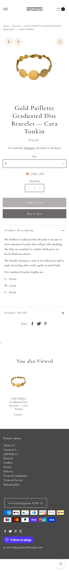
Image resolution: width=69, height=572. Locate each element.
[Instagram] (20, 532)
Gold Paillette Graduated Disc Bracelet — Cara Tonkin (18, 404)
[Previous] (9, 41)
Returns (8, 458)
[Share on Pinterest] (45, 323)
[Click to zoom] (60, 41)
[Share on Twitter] (39, 323)
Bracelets (16, 26)
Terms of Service (13, 480)
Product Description (19, 230)
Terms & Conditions (15, 475)
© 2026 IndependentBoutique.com (23, 547)
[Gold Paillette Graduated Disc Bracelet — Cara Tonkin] (19, 382)
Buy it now (34, 213)
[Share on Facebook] (32, 323)
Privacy (7, 467)
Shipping (29, 148)
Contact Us (9, 449)
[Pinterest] (16, 532)
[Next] (18, 41)
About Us (9, 445)
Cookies (7, 462)
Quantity (34, 181)
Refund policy (11, 484)
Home (6, 26)
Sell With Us (10, 454)
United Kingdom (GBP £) (25, 503)
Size (34, 156)
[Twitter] (10, 532)
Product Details (16, 313)
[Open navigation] (6, 9)
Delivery (8, 471)
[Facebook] (5, 532)
